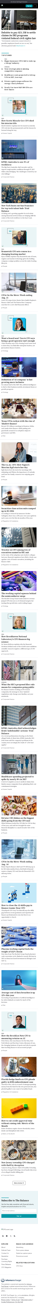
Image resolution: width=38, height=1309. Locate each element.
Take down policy (26, 1300)
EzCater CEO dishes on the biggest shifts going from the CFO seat (17, 819)
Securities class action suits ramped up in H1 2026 (18, 509)
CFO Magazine (6, 1267)
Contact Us (5, 1253)
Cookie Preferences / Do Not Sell (12, 1302)
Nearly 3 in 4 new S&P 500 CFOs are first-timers (18, 88)
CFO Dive (19, 1266)
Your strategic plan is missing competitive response (16, 70)
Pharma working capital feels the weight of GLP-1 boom (17, 950)
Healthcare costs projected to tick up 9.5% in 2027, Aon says (19, 76)
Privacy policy (5, 1300)
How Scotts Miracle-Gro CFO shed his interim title (17, 122)
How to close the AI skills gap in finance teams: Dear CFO (16, 906)
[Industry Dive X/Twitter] (11, 1236)
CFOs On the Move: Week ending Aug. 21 (16, 296)
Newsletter (4, 1256)
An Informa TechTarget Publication (19, 2)
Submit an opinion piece (24, 1253)
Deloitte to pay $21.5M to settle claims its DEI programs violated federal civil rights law (18, 35)
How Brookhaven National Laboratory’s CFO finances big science (15, 639)
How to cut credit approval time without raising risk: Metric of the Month (17, 1123)
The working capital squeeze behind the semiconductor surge (18, 594)
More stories (18, 1183)
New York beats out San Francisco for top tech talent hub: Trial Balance (17, 208)
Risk (4, 436)
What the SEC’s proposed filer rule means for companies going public (18, 686)
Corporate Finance (8, 177)
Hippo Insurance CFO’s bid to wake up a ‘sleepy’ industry (20, 62)
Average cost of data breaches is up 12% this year (18, 994)
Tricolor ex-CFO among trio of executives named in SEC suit (15, 551)
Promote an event (22, 1256)
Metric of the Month (9, 1134)
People (5, 266)
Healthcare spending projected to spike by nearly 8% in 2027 (17, 778)
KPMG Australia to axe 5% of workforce (15, 163)
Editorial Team (6, 1250)
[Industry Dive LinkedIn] (3, 1236)
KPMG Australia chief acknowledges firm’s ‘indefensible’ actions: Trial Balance (18, 731)
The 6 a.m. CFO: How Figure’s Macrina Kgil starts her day (15, 466)
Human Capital (7, 133)
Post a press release (22, 1250)
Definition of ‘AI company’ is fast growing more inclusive (16, 381)
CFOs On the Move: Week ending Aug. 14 (16, 863)
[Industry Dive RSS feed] (14, 1236)
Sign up (29, 6)
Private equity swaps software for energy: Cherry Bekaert (18, 82)
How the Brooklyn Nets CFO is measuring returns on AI (15, 1037)
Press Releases (6, 1264)
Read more (20, 46)
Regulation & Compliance (10, 521)
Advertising (19, 1247)
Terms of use (15, 1300)
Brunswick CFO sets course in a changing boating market (16, 252)
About (3, 1247)
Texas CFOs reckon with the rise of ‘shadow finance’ (18, 422)
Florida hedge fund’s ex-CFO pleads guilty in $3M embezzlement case (18, 1080)
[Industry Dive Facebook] (7, 1236)
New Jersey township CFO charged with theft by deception (17, 1164)
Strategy (5, 351)
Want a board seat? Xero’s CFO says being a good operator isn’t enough (18, 339)
